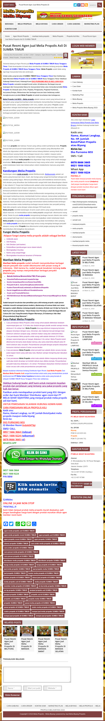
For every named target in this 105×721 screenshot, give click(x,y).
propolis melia (77, 216)
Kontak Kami (11, 29)
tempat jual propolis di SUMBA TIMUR (18, 616)
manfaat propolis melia (80, 241)
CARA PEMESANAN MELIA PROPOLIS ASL (24, 407)
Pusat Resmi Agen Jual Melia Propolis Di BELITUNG (91, 260)
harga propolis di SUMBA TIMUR (49, 565)
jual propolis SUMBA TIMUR (15, 573)
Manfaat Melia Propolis (17, 259)
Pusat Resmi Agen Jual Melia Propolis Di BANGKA (91, 272)
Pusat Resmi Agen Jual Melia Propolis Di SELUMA (91, 399)
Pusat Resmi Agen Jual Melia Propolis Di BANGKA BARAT (44, 645)
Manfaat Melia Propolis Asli (13, 373)
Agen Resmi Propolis (21, 36)
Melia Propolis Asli (21, 79)
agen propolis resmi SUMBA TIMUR (18, 539)
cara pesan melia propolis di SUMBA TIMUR (21, 552)
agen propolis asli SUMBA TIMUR (52, 535)
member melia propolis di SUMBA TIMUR (20, 586)
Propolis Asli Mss (73, 36)
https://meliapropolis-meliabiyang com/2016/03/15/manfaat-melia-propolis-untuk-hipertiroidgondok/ (84, 204)
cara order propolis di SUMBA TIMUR (18, 548)
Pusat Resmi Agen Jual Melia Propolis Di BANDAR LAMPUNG (91, 335)
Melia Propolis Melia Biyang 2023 (84, 108)
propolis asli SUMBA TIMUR (15, 599)
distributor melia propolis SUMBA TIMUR (20, 561)
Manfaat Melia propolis (14, 263)
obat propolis (77, 237)
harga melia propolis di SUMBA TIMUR (19, 565)
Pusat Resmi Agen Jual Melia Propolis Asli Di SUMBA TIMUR (35, 47)
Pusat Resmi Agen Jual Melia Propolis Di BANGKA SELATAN (61, 645)
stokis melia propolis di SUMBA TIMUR (47, 607)
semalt (74, 211)
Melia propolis (17, 162)
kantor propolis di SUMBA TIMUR (17, 578)
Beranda (9, 24)
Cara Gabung (73, 24)
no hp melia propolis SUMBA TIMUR (52, 586)
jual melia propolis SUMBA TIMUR (17, 569)
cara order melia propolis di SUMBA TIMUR (47, 544)
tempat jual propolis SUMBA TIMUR (49, 616)
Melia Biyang (42, 24)
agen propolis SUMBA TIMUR (45, 539)
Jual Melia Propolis (54, 371)
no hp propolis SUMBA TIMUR (15, 590)
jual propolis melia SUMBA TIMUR (46, 569)
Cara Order (57, 24)
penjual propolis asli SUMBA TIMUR (43, 590)
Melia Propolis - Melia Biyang (44, 714)
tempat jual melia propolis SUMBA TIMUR (48, 612)
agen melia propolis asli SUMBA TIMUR (19, 531)
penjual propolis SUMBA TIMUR (16, 595)
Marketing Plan (91, 24)
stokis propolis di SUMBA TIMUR (17, 612)
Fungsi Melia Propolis (16, 232)
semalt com (76, 220)
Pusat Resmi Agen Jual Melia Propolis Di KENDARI (91, 352)
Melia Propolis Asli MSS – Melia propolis (18, 99)
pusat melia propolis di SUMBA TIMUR (40, 603)
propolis (44, 110)
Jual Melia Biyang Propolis (75, 714)
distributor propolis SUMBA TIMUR (51, 561)
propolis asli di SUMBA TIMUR (43, 595)
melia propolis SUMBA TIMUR (46, 582)
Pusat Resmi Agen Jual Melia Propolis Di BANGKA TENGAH (91, 315)
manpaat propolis (78, 224)
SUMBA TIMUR (30, 76)
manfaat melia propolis (40, 36)
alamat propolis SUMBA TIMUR (16, 544)
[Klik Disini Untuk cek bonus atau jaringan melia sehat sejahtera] (88, 60)
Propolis (55, 105)
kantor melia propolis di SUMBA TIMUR (43, 573)
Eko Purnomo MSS (16, 55)
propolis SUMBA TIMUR (13, 603)
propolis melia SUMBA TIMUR (39, 599)
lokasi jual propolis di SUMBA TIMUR (46, 578)
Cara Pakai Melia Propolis (18, 319)
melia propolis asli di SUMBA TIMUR (18, 582)
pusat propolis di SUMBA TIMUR (16, 607)
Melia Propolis (25, 24)
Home (7, 36)
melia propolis (22, 174)
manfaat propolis (78, 233)
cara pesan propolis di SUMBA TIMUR (18, 556)
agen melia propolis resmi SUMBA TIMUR (20, 535)
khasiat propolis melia (80, 245)
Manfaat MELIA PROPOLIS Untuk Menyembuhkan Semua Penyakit (90, 367)
